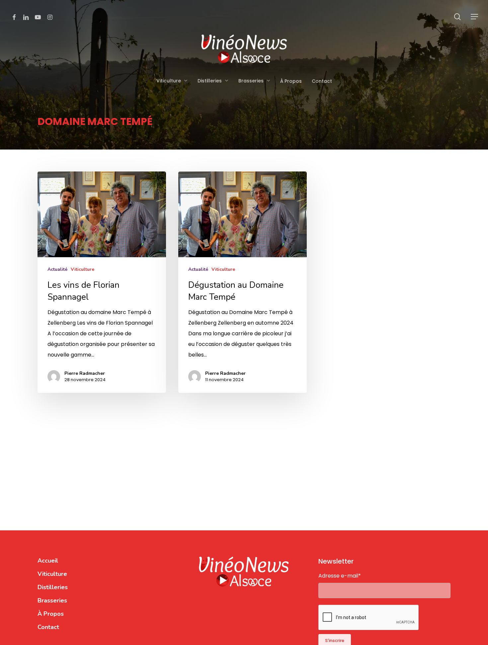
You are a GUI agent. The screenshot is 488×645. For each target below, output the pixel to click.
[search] (457, 16)
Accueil (48, 561)
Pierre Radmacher (84, 373)
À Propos (51, 614)
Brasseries (52, 600)
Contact (48, 627)
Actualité (57, 269)
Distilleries (53, 587)
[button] (475, 16)
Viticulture (82, 269)
